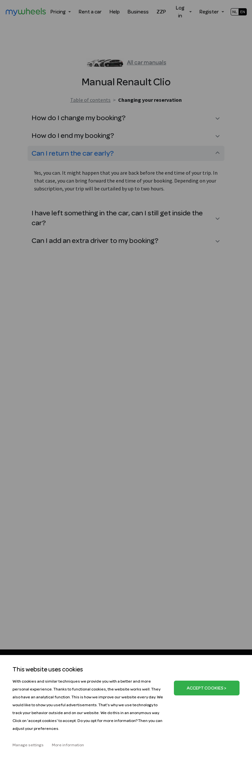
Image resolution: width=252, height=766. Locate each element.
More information (68, 745)
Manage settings (28, 745)
